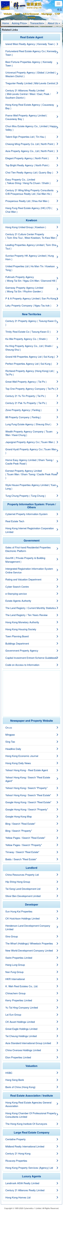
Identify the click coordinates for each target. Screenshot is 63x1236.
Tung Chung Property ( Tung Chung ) (25, 495)
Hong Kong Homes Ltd (17, 1197)
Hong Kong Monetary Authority (22, 622)
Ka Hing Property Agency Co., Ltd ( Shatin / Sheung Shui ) (29, 347)
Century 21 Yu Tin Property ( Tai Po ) (25, 396)
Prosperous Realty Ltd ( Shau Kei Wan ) (27, 201)
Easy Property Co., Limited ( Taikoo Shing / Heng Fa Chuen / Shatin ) (28, 181)
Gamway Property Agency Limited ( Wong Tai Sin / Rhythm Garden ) (24, 289)
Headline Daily (13, 749)
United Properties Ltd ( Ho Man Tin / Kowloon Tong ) (30, 267)
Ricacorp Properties (16, 1160)
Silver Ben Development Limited (22, 896)
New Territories (31, 314)
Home (5, 23)
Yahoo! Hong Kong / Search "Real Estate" (28, 795)
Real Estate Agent (31, 37)
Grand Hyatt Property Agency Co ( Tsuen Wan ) (30, 450)
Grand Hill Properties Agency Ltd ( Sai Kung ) (30, 356)
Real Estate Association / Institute (31, 1095)
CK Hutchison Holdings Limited (22, 918)
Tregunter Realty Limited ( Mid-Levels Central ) (30, 83)
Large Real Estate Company (31, 1132)
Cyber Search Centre (17, 586)
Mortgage (46, 13)
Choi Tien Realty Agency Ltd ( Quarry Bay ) (29, 172)
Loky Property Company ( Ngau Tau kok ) (28, 305)
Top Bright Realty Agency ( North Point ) (27, 165)
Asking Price (19, 23)
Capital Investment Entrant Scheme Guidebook (31, 657)
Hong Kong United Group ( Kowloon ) (25, 227)
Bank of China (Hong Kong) (20, 1087)
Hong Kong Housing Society (20, 629)
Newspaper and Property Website (31, 721)
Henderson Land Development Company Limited (27, 927)
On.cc (8, 727)
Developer (31, 904)
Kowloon (31, 220)
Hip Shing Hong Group (17, 881)
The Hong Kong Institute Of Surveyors (26, 1123)
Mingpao (10, 734)
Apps (17, 13)
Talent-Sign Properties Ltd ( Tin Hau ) (25, 136)
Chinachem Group (15, 993)
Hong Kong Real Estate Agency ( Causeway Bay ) (29, 106)
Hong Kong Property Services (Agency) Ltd (29, 1167)
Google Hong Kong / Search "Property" (26, 809)
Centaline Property (15, 1139)
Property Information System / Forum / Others (31, 505)
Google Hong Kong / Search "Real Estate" (28, 802)
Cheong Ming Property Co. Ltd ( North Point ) (30, 144)
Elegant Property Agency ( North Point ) (27, 158)
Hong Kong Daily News (18, 763)
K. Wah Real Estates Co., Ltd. (21, 986)
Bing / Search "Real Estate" (20, 823)
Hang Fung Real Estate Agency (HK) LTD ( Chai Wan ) (28, 209)
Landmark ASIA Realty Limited (22, 1183)
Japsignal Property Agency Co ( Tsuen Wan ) (30, 442)
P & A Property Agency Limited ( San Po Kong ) (31, 298)
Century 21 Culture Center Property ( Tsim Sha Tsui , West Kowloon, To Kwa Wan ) (31, 235)
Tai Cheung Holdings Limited (21, 1036)
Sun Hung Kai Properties (18, 911)
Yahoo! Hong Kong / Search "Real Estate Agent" (27, 779)
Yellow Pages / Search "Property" (23, 845)
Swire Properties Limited (18, 957)
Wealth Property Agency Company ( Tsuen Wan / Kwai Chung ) (28, 433)
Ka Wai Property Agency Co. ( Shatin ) (26, 339)
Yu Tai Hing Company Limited (21, 1007)
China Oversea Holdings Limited (23, 1050)
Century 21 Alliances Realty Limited (24, 1190)
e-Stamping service (16, 593)
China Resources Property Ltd (22, 874)
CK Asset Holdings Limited (20, 1021)
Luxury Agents (31, 1176)
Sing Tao (10, 741)
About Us (53, 23)
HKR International (15, 979)
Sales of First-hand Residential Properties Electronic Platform (28, 549)
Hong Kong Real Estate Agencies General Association (28, 1104)
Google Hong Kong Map (18, 816)
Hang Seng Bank (14, 1080)
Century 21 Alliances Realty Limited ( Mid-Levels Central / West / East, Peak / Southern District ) (28, 94)
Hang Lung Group (15, 964)
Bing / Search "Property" (18, 830)
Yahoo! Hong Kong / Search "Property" (26, 788)
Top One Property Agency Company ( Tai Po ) (30, 388)
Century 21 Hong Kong (17, 1153)
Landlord (31, 868)
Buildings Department (17, 643)
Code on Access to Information (22, 664)
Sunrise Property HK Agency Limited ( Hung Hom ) (29, 257)
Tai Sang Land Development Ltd (22, 888)
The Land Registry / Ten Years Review (26, 615)
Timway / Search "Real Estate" (22, 852)
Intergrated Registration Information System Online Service (29, 570)
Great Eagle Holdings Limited (21, 1029)
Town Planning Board (17, 636)
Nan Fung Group (14, 972)
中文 (59, 9)
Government (31, 540)
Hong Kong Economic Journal (21, 756)
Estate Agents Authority (18, 600)
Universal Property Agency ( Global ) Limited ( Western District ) (30, 74)
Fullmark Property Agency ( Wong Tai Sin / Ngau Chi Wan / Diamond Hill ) (31, 278)
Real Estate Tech (14, 521)
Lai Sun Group (13, 1014)
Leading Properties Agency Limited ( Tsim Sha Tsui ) (30, 246)
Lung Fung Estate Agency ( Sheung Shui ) (28, 424)
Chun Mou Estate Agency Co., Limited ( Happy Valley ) (31, 127)
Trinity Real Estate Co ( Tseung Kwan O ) (28, 331)
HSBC (8, 1072)
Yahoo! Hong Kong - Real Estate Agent (26, 770)
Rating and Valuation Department (23, 579)
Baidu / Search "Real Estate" (21, 859)
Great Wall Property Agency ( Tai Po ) (26, 381)
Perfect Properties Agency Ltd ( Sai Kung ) (28, 363)
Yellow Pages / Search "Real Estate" (25, 837)
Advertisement (31, 13)
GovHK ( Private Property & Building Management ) (25, 559)
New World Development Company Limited (29, 950)
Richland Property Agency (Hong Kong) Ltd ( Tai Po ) (29, 372)
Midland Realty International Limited (24, 1146)
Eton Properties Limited (18, 1057)
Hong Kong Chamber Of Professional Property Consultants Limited (30, 1114)
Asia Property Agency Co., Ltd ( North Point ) (30, 151)
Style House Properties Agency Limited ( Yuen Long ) (30, 486)
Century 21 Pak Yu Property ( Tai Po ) (26, 403)
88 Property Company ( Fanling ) (23, 417)
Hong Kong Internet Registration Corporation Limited (29, 529)
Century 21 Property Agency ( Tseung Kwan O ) (30, 322)
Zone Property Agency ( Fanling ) (23, 410)
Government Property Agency (21, 650)
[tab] (31, 37)
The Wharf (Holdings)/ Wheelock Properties (29, 943)
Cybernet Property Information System (26, 514)
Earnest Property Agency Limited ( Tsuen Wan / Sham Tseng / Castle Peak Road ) (31, 474)
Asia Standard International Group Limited (28, 1043)
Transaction (36, 23)
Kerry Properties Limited (18, 1000)
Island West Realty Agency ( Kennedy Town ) (30, 44)
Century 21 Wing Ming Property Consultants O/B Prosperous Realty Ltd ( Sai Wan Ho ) (29, 191)
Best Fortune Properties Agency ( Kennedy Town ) (28, 63)
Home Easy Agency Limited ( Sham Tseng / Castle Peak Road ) (29, 461)
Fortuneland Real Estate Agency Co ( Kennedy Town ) (31, 52)
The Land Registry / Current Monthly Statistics (30, 608)
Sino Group (11, 936)
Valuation (31, 1066)
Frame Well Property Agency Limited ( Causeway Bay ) (26, 117)
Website (7, 13)
